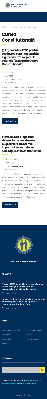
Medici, (5, 383)
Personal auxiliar (15, 383)
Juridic (4, 344)
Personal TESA (30, 383)
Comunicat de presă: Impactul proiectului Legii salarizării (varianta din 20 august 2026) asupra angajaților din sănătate (23, 301)
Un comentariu (10, 83)
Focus (28, 335)
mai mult (9, 121)
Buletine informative (34, 330)
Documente (7, 335)
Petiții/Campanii (32, 339)
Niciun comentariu (12, 169)
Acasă (4, 27)
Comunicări (6, 339)
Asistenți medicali (33, 380)
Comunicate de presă (11, 330)
